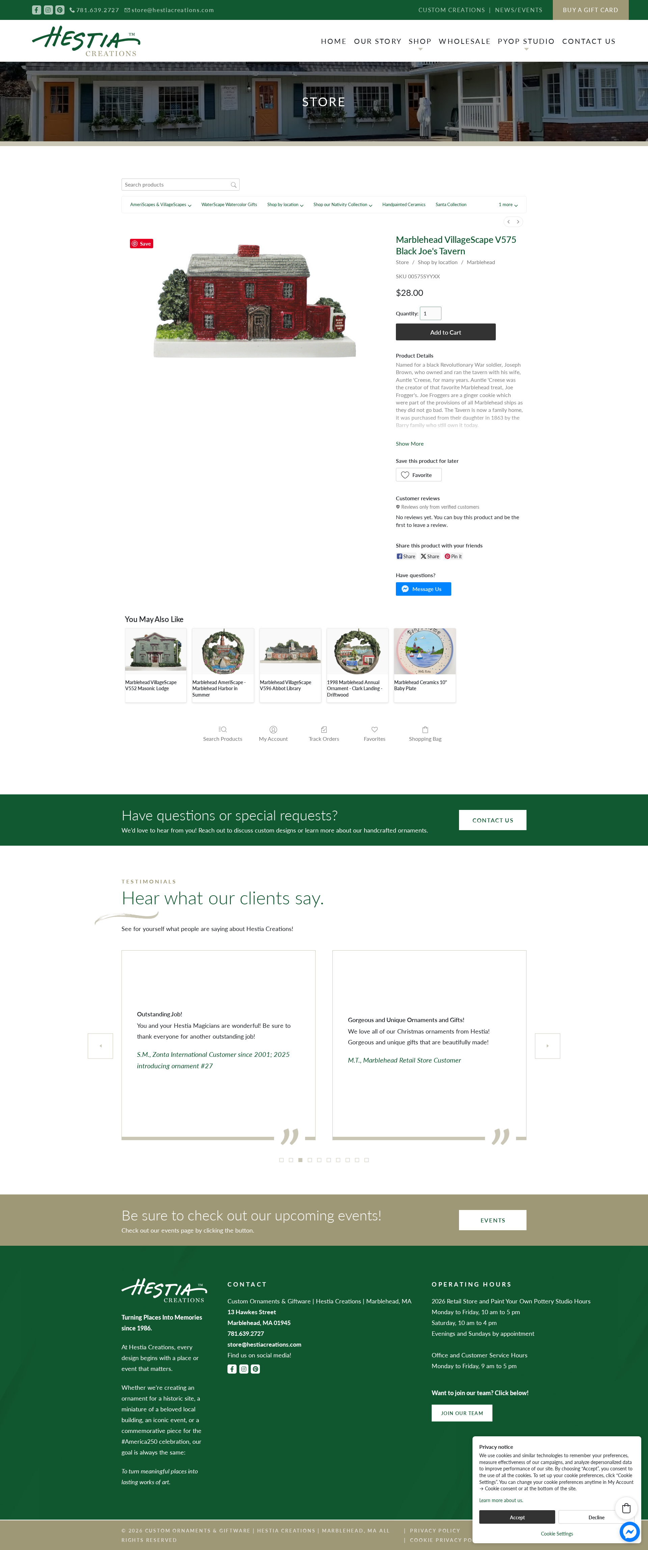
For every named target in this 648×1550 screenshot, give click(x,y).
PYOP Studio (527, 41)
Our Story (378, 41)
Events (493, 1220)
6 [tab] (329, 1160)
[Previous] (100, 1046)
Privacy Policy (435, 1530)
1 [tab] (281, 1160)
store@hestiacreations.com (173, 10)
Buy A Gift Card (591, 10)
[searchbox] (181, 184)
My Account (273, 738)
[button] (508, 204)
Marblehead (481, 262)
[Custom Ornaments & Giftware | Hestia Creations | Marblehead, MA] (86, 41)
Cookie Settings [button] (557, 1533)
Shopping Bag (425, 738)
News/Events (519, 10)
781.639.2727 (97, 10)
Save (145, 243)
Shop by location (438, 262)
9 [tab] (357, 1160)
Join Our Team (462, 1413)
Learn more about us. (501, 1500)
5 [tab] (319, 1160)
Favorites (374, 738)
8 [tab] (348, 1160)
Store (402, 262)
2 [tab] (291, 1160)
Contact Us (589, 41)
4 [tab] (310, 1160)
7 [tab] (338, 1160)
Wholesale (465, 41)
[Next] (547, 1046)
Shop (420, 41)
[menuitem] (508, 222)
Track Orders (324, 738)
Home (334, 41)
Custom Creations (451, 10)
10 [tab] (366, 1160)
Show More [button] (410, 443)
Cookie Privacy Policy (448, 1540)
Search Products (222, 738)
